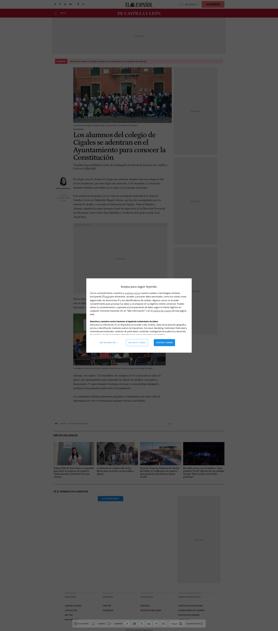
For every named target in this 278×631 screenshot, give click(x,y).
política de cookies (162, 310)
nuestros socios (132, 293)
